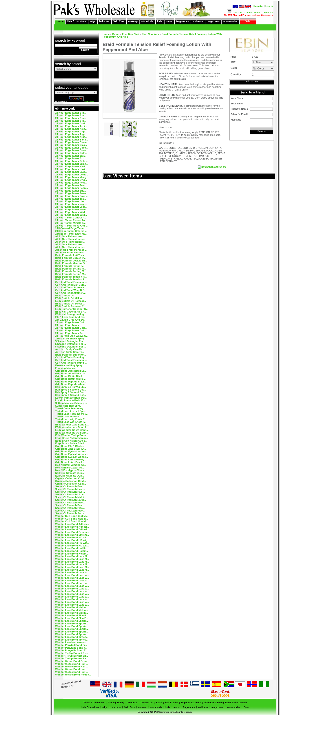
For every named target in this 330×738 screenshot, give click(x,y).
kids (159, 21)
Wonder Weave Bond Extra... (72, 661)
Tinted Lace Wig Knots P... (70, 422)
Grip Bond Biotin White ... (70, 379)
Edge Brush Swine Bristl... (70, 443)
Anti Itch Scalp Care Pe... (69, 349)
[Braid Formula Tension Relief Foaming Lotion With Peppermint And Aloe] (111, 136)
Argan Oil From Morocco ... (71, 249)
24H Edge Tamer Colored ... (71, 231)
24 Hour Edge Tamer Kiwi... (71, 166)
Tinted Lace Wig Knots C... (71, 419)
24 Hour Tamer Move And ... (71, 225)
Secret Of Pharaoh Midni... (70, 497)
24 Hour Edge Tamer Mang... (71, 177)
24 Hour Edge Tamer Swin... (71, 196)
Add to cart (252, 81)
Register (258, 6)
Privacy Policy (116, 702)
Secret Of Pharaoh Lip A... (70, 494)
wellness (198, 21)
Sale (247, 21)
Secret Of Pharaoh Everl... (70, 486)
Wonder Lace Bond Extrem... (72, 532)
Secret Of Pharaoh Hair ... (70, 489)
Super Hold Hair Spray (68, 405)
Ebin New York (130, 34)
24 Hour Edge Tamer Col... (70, 322)
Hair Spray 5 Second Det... (70, 389)
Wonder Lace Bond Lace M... (72, 556)
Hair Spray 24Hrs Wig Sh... (70, 387)
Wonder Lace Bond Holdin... (71, 548)
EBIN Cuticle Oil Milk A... (69, 298)
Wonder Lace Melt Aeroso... (71, 642)
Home (60, 21)
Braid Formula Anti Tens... (70, 255)
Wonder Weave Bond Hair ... (71, 663)
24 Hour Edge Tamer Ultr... (70, 201)
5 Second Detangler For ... (70, 341)
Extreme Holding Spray (68, 365)
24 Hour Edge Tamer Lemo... (71, 174)
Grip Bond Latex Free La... (70, 462)
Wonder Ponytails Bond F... (71, 647)
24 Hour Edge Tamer (67, 325)
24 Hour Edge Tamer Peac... (71, 182)
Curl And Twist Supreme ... (71, 287)
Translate (89, 101)
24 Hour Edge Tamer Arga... (71, 131)
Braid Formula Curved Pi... (70, 258)
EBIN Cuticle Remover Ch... (71, 306)
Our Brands (171, 702)
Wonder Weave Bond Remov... (73, 674)
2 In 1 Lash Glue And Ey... (70, 317)
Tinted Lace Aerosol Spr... (70, 411)
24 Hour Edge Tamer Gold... (71, 161)
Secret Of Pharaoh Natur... (70, 499)
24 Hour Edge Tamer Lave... (71, 171)
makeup (133, 21)
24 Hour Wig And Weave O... (71, 335)
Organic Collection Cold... (70, 478)
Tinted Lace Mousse (67, 416)
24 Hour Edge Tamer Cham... (72, 142)
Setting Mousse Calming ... (71, 403)
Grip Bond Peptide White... (71, 384)
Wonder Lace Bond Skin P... (71, 615)
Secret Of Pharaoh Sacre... (70, 513)
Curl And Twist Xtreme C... (70, 292)
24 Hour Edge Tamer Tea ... (70, 198)
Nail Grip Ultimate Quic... (69, 473)
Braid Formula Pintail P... (69, 266)
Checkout (268, 12)
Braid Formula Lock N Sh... (71, 260)
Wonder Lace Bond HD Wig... (72, 537)
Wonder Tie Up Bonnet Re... (71, 658)
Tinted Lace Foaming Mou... (71, 413)
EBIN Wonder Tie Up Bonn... (71, 430)
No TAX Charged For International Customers (248, 15)
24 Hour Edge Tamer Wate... (71, 209)
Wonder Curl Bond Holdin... (71, 518)
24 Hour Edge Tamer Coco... (71, 147)
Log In (269, 6)
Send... (261, 131)
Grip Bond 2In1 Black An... (70, 448)
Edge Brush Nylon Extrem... (71, 438)
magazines (213, 21)
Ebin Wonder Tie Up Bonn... (71, 435)
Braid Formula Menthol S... (71, 263)
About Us (132, 702)
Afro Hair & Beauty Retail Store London (225, 702)
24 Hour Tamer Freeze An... (71, 220)
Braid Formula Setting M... (70, 268)
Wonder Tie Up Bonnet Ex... (71, 653)
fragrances (182, 21)
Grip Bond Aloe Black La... (70, 370)
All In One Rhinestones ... (70, 239)
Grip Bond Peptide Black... (70, 381)
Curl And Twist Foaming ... (71, 282)
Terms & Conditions (94, 702)
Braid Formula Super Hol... (70, 354)
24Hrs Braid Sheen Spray (69, 338)
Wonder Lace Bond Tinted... (71, 637)
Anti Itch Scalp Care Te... (69, 352)
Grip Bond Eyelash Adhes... (71, 451)
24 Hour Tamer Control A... (70, 217)
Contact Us (147, 702)
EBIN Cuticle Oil (64, 295)
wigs (92, 21)
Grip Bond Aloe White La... (71, 373)
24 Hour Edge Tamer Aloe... (71, 128)
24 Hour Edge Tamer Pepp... (71, 188)
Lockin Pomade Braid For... (71, 397)
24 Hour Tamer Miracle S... (70, 223)
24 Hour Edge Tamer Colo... (71, 153)
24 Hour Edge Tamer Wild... (71, 212)
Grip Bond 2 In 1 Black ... (69, 446)
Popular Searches (191, 702)
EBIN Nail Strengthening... (70, 314)
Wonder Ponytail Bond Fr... (71, 645)
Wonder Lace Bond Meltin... (71, 607)
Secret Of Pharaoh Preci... (70, 502)
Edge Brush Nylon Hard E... (71, 440)
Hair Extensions (76, 21)
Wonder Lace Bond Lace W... (72, 572)
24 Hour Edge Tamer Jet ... (70, 333)
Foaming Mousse (65, 368)
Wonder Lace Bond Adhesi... (72, 524)
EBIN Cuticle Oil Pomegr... (70, 301)
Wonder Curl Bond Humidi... (71, 521)
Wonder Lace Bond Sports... (71, 620)
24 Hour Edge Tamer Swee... (71, 193)
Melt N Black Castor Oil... (69, 467)
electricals (147, 21)
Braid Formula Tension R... (71, 276)
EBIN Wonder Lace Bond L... (72, 424)
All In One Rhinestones (69, 236)
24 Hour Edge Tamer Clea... (71, 145)
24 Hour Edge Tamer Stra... (70, 190)
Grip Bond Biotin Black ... (70, 376)
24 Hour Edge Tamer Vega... (71, 204)
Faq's (159, 702)
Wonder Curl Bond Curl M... (71, 516)
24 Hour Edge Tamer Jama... (71, 163)
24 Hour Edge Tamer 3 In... (70, 115)
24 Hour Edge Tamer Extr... (70, 155)
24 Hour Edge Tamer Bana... (71, 139)
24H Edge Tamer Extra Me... (71, 233)
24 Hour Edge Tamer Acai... (71, 123)
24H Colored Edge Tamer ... (71, 228)
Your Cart (237, 12)
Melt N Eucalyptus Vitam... (70, 470)
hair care (104, 21)
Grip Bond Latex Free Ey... (70, 459)
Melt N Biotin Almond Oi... (70, 465)
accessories (230, 21)
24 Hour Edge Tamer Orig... (71, 180)
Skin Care (118, 21)
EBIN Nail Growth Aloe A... (70, 311)
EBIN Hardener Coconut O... (71, 309)
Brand (115, 34)
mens (169, 21)
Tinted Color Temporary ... (70, 408)
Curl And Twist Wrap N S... (70, 290)
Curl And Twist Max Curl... (70, 284)
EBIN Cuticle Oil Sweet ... (70, 303)
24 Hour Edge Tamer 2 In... (70, 112)
